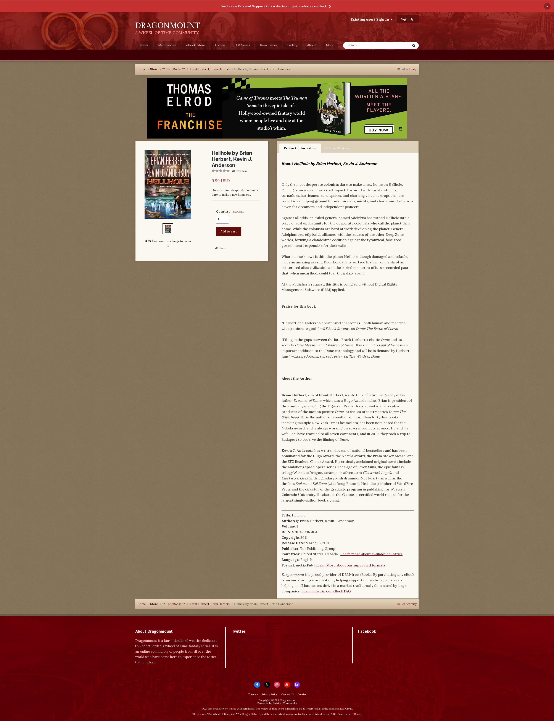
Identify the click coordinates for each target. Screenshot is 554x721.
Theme (252, 694)
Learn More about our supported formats (350, 565)
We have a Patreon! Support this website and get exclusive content (273, 6)
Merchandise (167, 45)
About (311, 45)
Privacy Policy (269, 694)
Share (221, 248)
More (329, 45)
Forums (220, 45)
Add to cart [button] (229, 231)
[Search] (414, 45)
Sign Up (407, 19)
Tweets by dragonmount (251, 639)
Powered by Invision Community (277, 703)
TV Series (242, 45)
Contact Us (287, 694)
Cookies (302, 694)
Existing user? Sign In (371, 19)
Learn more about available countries (371, 554)
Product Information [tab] (300, 148)
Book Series (268, 45)
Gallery (292, 45)
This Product (395, 45)
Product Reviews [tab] (337, 148)
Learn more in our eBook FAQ (326, 591)
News (144, 45)
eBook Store (195, 45)
